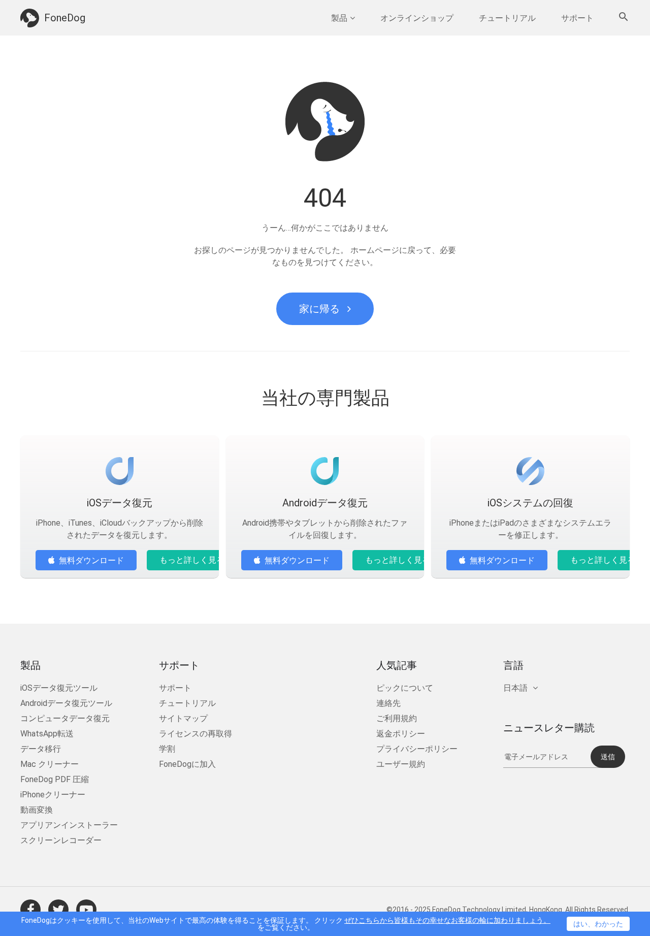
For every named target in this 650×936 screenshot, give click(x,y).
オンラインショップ (416, 18)
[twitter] (58, 909)
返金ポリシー (400, 733)
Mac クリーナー (49, 764)
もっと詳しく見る (191, 560)
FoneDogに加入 (187, 764)
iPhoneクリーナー (52, 794)
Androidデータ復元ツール (66, 703)
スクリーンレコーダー (61, 840)
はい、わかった (598, 924)
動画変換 (36, 810)
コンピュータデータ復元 (65, 718)
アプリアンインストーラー (69, 825)
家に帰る (319, 309)
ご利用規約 (396, 718)
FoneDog (64, 18)
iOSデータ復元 (119, 503)
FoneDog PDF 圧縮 (54, 779)
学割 (167, 749)
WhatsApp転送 (47, 733)
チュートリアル (507, 18)
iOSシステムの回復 (530, 503)
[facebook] (30, 909)
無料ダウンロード (91, 560)
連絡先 (388, 703)
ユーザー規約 (400, 764)
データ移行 (40, 749)
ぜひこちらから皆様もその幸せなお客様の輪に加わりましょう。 (447, 920)
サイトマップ (183, 718)
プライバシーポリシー (417, 749)
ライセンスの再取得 (195, 733)
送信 (608, 757)
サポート (577, 18)
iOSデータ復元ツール (59, 688)
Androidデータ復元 (325, 503)
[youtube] (86, 909)
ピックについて (404, 688)
